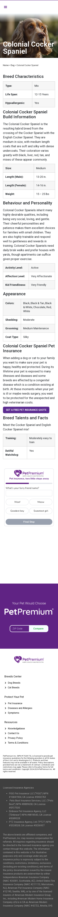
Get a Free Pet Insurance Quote (26, 409)
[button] (5, 6)
